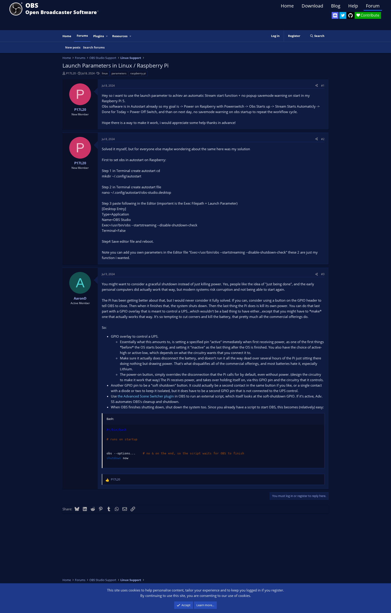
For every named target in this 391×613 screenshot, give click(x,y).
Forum (373, 6)
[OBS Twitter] (342, 15)
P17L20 (71, 73)
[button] (107, 36)
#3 (322, 274)
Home (287, 6)
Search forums (94, 47)
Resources (119, 36)
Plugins (98, 36)
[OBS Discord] (335, 15)
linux (105, 73)
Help (353, 6)
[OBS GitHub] (350, 15)
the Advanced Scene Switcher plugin (146, 396)
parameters (119, 73)
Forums (82, 36)
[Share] (316, 85)
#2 (322, 139)
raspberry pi (138, 73)
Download (312, 6)
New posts (72, 47)
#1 (322, 85)
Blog (335, 6)
